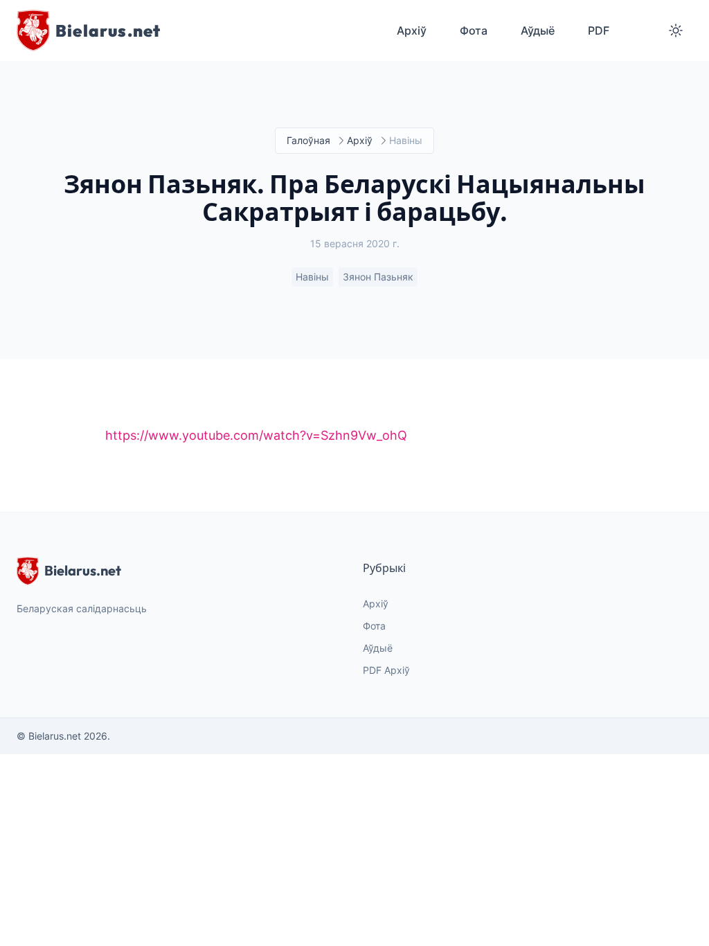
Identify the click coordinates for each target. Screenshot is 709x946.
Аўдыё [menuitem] (538, 30)
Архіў (360, 140)
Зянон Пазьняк (378, 277)
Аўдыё (378, 648)
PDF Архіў (386, 670)
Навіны (312, 277)
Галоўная (308, 140)
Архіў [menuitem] (412, 30)
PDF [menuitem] (598, 30)
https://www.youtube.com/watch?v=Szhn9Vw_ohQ (256, 435)
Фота (374, 626)
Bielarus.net (82, 570)
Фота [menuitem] (473, 30)
